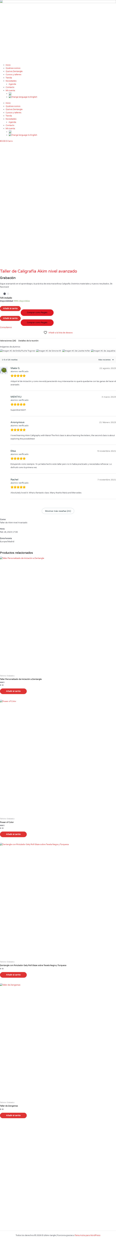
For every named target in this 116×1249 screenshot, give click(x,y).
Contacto (10, 87)
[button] (58, 261)
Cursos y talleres (13, 74)
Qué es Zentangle (14, 71)
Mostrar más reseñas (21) (58, 511)
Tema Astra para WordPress (87, 1235)
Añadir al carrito (13, 691)
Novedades (11, 81)
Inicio (8, 65)
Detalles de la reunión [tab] (28, 341)
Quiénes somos (13, 68)
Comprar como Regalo (37, 312)
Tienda (9, 78)
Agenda (12, 84)
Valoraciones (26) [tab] (8, 341)
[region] (58, 206)
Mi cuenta (10, 90)
